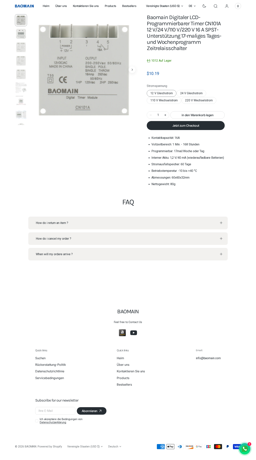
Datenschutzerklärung (53, 422)
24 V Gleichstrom (193, 94)
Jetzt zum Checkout (185, 125)
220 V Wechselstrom (199, 101)
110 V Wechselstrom (164, 101)
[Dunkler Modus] (204, 6)
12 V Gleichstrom (163, 94)
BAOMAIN (31, 446)
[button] (216, 6)
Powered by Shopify (50, 446)
